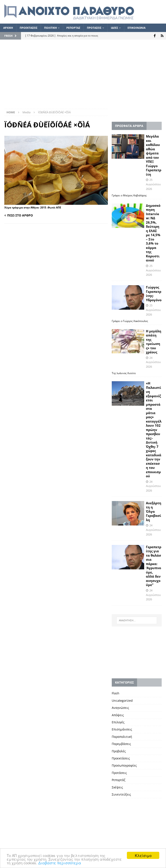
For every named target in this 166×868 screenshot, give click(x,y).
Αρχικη (8, 28)
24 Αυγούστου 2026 (153, 362)
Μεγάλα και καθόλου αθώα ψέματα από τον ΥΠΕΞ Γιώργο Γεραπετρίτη (153, 155)
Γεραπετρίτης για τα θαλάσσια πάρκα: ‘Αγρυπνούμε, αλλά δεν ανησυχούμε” (153, 566)
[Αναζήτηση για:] (136, 620)
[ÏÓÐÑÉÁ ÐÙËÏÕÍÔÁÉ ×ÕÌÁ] (56, 202)
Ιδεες (114, 28)
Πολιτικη (50, 28)
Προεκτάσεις (121, 758)
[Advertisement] (83, 76)
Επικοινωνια (136, 28)
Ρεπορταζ (73, 28)
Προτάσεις (119, 773)
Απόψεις (118, 715)
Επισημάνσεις (122, 729)
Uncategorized (122, 700)
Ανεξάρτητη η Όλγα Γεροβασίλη (153, 511)
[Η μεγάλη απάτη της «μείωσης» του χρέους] (128, 341)
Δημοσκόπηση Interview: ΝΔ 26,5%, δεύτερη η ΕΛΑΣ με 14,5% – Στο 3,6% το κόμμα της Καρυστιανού (153, 233)
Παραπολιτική (122, 737)
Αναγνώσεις (120, 708)
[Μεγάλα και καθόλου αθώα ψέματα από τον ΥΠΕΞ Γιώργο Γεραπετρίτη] (128, 146)
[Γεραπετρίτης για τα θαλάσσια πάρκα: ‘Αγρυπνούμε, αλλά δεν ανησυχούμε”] (128, 557)
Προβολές (119, 751)
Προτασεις (94, 28)
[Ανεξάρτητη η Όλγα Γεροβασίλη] (128, 513)
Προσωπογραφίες (124, 765)
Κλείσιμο (143, 855)
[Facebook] (154, 36)
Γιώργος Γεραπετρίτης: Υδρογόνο (153, 293)
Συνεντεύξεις (121, 794)
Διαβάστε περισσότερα (59, 862)
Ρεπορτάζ (118, 780)
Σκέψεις (117, 787)
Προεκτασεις (28, 28)
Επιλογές (118, 722)
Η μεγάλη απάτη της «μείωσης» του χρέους (153, 341)
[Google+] (162, 36)
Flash (115, 693)
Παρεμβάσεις (121, 744)
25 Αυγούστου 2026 (153, 184)
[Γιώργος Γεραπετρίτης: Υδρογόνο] (128, 297)
